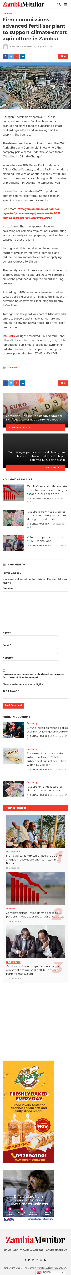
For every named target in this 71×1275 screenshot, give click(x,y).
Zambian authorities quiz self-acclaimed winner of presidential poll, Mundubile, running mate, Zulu (33, 970)
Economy (7, 14)
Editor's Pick (13, 852)
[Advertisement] (35, 1018)
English (46, 1272)
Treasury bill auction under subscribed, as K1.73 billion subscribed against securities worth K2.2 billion (46, 759)
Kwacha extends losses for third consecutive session (44, 788)
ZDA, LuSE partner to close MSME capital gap (45, 539)
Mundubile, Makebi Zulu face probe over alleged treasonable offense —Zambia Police (34, 859)
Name (7, 632)
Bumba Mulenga (22, 46)
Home (7, 1250)
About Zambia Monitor (28, 1250)
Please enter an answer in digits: (23, 684)
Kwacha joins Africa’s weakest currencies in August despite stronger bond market (47, 515)
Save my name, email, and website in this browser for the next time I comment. (33, 676)
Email (7, 645)
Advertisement (56, 1250)
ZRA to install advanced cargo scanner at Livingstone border (47, 729)
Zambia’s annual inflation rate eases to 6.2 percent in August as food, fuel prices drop (47, 490)
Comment (9, 588)
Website (8, 657)
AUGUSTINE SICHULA (41, 498)
